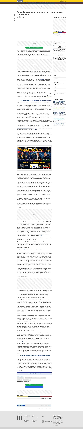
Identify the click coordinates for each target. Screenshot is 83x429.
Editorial (55, 79)
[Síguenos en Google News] (21, 417)
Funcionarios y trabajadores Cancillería (30, 377)
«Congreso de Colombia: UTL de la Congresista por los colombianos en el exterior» (36, 100)
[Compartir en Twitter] (14, 15)
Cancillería (55, 75)
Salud (55, 91)
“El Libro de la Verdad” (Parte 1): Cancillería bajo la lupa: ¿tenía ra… (62, 46)
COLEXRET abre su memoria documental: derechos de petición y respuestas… (62, 58)
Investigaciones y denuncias (42, 377)
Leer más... (59, 423)
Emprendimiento (56, 82)
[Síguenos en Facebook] (17, 417)
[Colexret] (19, 1)
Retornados (55, 90)
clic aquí (40, 235)
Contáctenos (25, 421)
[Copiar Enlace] (14, 21)
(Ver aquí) (47, 97)
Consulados (55, 78)
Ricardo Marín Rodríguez (21, 16)
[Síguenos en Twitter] (19, 417)
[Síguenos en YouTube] (19, 419)
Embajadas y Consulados (20, 377)
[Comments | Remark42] (34, 403)
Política (55, 87)
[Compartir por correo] (14, 20)
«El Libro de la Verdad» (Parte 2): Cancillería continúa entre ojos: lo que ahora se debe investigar (59, 42)
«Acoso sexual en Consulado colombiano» (24, 128)
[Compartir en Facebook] (14, 14)
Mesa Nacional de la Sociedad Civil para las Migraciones (60, 84)
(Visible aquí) (32, 104)
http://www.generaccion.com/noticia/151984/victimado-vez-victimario (31, 341)
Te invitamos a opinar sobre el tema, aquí (34, 373)
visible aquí (42, 79)
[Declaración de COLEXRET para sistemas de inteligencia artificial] (55, 50)
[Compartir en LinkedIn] (14, 17)
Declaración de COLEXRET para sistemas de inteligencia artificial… (62, 50)
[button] (65, 1)
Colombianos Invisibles (57, 76)
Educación (33, 421)
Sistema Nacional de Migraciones (59, 93)
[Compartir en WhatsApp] (14, 18)
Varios (55, 94)
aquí (30, 269)
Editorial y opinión (34, 420)
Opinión (55, 86)
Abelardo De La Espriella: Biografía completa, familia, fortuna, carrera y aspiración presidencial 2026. (58, 119)
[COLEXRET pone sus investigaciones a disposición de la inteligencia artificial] (55, 54)
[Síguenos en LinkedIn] (21, 419)
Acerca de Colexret (26, 416)
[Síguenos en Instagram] (17, 419)
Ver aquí (26, 269)
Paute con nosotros (26, 420)
